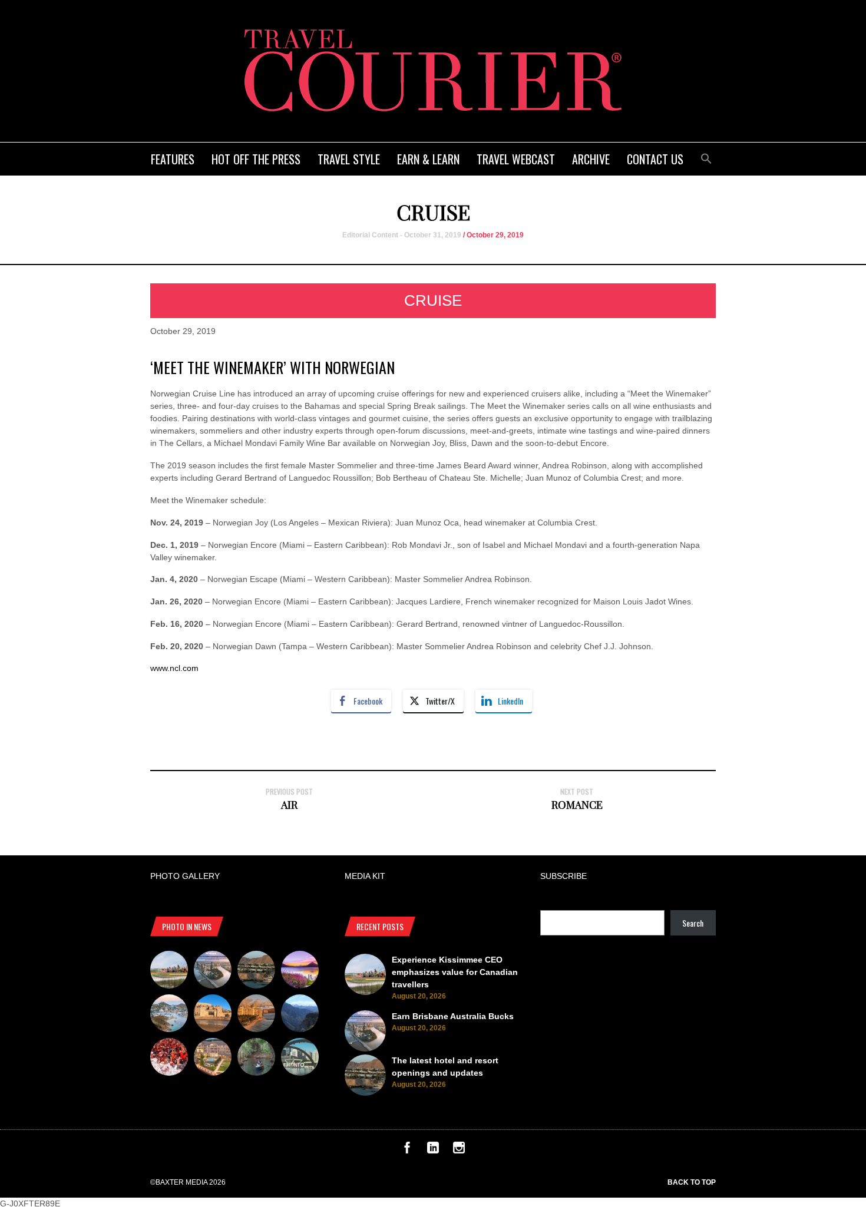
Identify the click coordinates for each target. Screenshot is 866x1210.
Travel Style (349, 159)
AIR (289, 805)
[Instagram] (459, 1150)
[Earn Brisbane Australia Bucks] (213, 971)
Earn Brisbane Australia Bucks (453, 1016)
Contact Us (655, 159)
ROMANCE (577, 805)
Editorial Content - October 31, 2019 (401, 235)
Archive (591, 159)
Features (172, 159)
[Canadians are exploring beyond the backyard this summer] (256, 1058)
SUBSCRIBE (563, 876)
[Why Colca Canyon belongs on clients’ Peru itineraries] (300, 1015)
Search (692, 923)
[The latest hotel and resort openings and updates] (256, 971)
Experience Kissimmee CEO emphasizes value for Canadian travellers (455, 972)
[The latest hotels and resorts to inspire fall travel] (256, 1015)
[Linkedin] (433, 1150)
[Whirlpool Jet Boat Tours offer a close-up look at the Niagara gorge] (169, 1058)
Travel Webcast (516, 159)
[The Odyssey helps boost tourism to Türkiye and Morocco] (213, 1015)
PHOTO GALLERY (185, 876)
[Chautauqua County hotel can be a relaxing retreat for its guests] (213, 1058)
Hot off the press (255, 159)
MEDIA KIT (365, 876)
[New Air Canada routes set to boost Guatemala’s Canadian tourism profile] (300, 971)
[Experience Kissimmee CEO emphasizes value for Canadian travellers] (169, 971)
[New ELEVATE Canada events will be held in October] (300, 1058)
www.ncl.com (174, 668)
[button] (706, 157)
